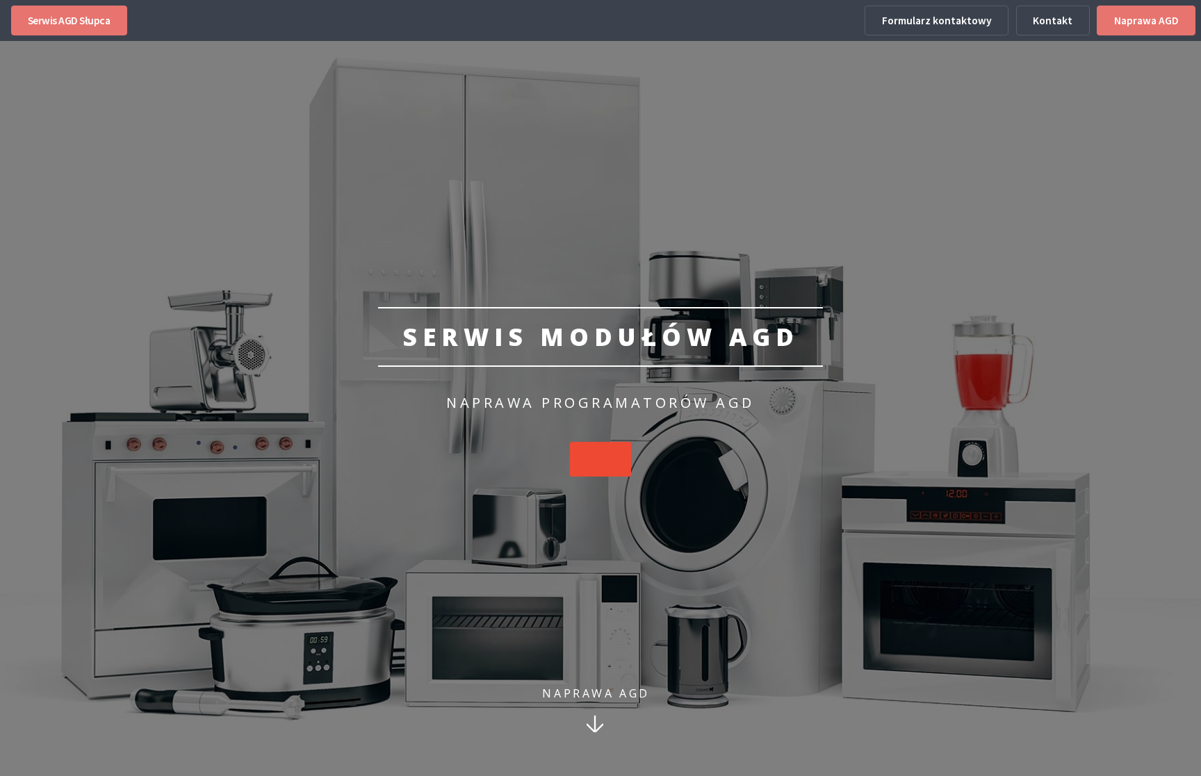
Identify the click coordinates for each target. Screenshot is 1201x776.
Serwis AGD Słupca (69, 20)
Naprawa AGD (1146, 20)
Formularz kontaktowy (937, 20)
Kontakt (1052, 20)
